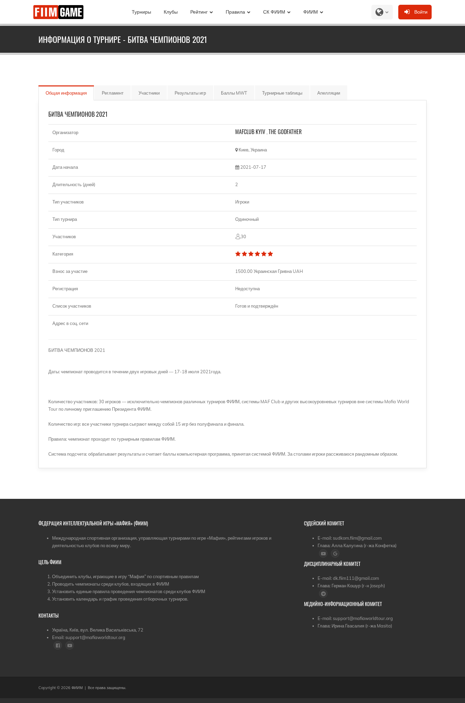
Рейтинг (199, 12)
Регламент (113, 93)
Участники (149, 93)
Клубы (171, 12)
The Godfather (285, 132)
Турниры (141, 12)
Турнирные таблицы (282, 93)
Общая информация (66, 93)
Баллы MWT (234, 93)
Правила (235, 12)
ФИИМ (310, 12)
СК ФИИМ (274, 12)
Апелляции (328, 93)
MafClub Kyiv (251, 132)
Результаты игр (190, 93)
